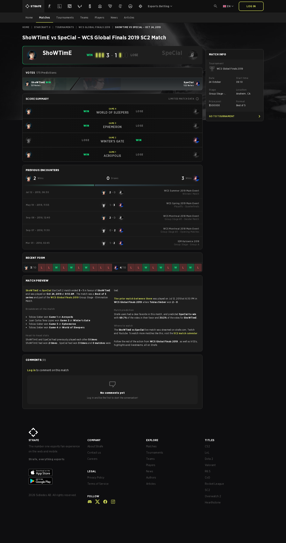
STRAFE (34, 440)
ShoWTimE (32, 290)
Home (25, 27)
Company (94, 440)
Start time (242, 78)
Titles (209, 440)
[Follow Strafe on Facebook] (104, 501)
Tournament (216, 63)
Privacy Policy (95, 477)
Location (241, 89)
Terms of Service (98, 483)
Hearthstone (213, 502)
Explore (152, 440)
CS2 (207, 446)
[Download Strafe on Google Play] (55, 481)
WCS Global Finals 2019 (94, 27)
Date (212, 78)
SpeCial (47, 290)
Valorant (210, 465)
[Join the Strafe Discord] (89, 501)
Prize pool (215, 101)
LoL (207, 452)
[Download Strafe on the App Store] (55, 472)
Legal (91, 471)
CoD (207, 477)
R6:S (208, 471)
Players (150, 465)
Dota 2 (209, 458)
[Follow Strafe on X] (96, 501)
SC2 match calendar (186, 333)
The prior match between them (133, 298)
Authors (151, 477)
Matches (151, 446)
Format (240, 101)
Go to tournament (221, 116)
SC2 (207, 490)
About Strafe (95, 446)
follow (93, 496)
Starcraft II (42, 27)
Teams (150, 458)
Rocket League (214, 483)
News (149, 471)
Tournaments (64, 27)
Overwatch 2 (213, 496)
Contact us (94, 452)
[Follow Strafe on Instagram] (111, 501)
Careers (92, 458)
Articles (151, 483)
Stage (212, 89)
